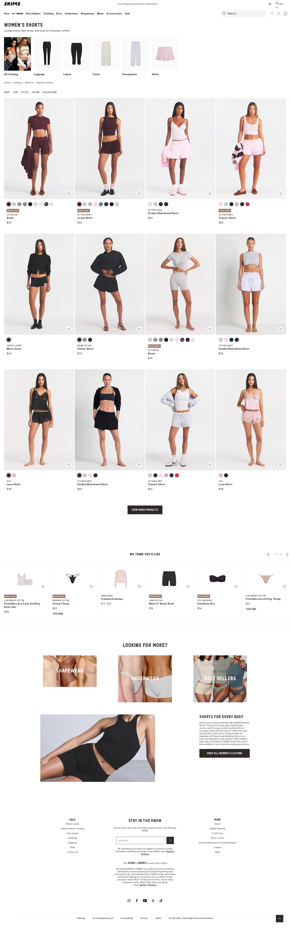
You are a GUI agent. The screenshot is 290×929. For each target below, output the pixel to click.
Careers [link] (218, 847)
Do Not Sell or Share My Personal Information (191, 918)
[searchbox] (247, 13)
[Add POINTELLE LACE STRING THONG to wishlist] (284, 586)
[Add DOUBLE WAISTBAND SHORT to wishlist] (210, 193)
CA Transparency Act (102, 918)
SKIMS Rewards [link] (217, 828)
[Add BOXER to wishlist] (68, 193)
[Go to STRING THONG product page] (72, 578)
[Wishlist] (272, 13)
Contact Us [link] (72, 852)
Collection (50, 92)
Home (7, 82)
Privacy (144, 918)
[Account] (279, 13)
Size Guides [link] (73, 833)
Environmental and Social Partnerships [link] (217, 842)
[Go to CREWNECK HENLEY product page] (121, 578)
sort (7, 92)
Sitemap (81, 918)
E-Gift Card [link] (217, 833)
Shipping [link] (72, 842)
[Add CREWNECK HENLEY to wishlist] (139, 586)
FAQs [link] (72, 847)
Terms (158, 918)
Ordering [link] (72, 838)
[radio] (9, 204)
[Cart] (285, 13)
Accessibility (126, 918)
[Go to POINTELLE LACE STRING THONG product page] (266, 578)
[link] (70, 671)
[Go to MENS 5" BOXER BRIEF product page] (169, 578)
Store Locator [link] (217, 838)
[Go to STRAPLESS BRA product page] (217, 578)
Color (35, 92)
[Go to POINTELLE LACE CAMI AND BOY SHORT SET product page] (24, 578)
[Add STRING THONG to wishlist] (91, 586)
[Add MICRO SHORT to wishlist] (68, 329)
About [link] (218, 824)
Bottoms (29, 82)
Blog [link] (217, 852)
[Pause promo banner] (270, 4)
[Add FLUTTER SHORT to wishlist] (139, 329)
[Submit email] (170, 840)
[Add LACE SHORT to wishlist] (68, 465)
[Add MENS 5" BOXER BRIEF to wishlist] (187, 586)
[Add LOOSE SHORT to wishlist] (139, 193)
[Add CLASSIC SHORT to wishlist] (280, 193)
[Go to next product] (287, 554)
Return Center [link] (72, 824)
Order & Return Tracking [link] (72, 828)
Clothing (17, 82)
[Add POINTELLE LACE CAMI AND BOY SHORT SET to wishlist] (43, 586)
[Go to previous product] (268, 554)
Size (15, 92)
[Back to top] (279, 918)
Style (24, 92)
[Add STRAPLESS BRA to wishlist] (236, 586)
